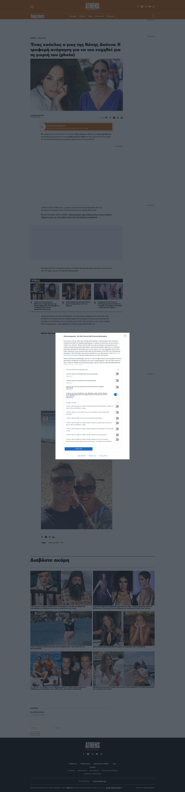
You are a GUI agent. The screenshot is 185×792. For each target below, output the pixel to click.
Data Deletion (81, 456)
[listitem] (92, 370)
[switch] (116, 374)
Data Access (92, 456)
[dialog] (92, 396)
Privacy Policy (103, 456)
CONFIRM (78, 449)
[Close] (126, 336)
